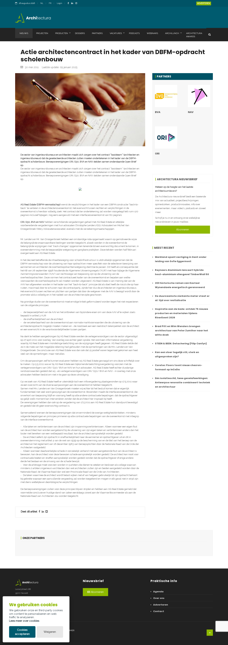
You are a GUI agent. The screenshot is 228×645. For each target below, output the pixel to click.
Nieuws (24, 33)
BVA (157, 112)
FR (50, 3)
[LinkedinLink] (73, 3)
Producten (61, 33)
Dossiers (80, 33)
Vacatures (116, 33)
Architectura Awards (194, 35)
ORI (157, 153)
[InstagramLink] (77, 3)
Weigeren (50, 631)
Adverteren (203, 3)
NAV (190, 112)
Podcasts (134, 33)
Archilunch (172, 33)
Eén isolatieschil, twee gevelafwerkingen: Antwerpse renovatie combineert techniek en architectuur (182, 382)
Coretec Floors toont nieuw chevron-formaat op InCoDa (178, 367)
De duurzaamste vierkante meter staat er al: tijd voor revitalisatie (182, 298)
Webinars (152, 33)
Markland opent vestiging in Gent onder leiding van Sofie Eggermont (180, 259)
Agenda (158, 591)
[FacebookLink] (69, 3)
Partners (97, 33)
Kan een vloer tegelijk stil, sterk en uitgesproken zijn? (177, 354)
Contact (158, 611)
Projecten (42, 33)
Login (59, 3)
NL (41, 3)
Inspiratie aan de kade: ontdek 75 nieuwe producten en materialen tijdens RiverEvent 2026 (181, 313)
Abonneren (182, 229)
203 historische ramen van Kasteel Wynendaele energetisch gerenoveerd (180, 285)
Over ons (158, 598)
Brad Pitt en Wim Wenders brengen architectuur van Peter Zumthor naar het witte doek (181, 330)
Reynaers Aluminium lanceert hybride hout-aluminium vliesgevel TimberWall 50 (182, 272)
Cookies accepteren (22, 632)
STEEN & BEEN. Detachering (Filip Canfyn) (181, 343)
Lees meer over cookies (24, 620)
